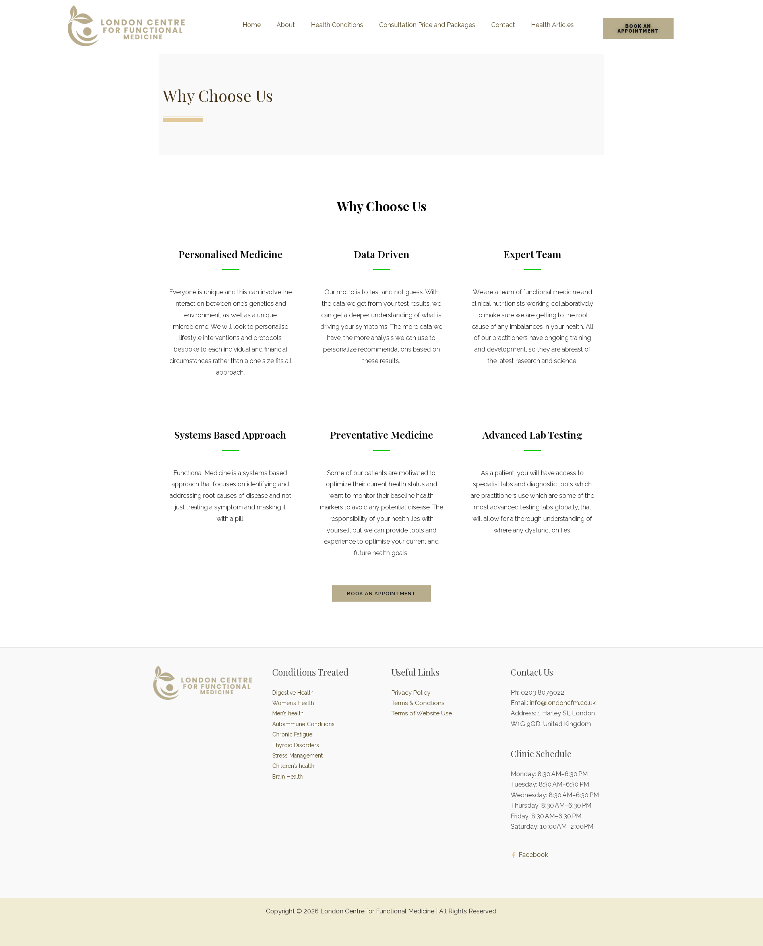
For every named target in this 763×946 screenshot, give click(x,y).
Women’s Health (293, 703)
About (286, 25)
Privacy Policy (410, 692)
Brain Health (287, 776)
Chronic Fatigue (292, 734)
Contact (503, 25)
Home (251, 25)
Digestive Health (293, 693)
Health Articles (552, 25)
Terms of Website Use (421, 713)
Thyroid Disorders (295, 745)
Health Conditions (337, 25)
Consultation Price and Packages (427, 25)
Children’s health (293, 766)
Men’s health (288, 713)
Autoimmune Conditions (303, 724)
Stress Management (297, 755)
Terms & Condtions (417, 703)
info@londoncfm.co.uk (563, 703)
